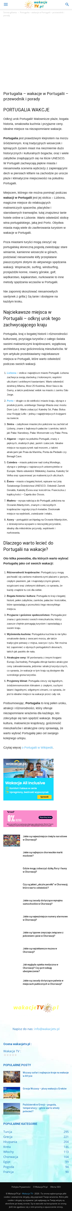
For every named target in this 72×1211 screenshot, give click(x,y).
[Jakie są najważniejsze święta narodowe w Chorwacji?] (11, 840)
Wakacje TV (27, 1193)
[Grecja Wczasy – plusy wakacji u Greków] (11, 1093)
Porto (10, 400)
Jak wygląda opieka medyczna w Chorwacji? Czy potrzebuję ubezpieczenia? (40, 968)
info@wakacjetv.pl (47, 1029)
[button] (5, 4)
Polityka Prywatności (21, 1186)
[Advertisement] (36, 55)
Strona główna (10, 12)
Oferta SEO (55, 1186)
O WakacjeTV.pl (40, 1186)
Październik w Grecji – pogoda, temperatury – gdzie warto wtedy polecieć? (41, 1108)
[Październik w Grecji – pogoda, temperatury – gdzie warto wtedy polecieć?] (11, 1109)
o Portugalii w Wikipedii (37, 747)
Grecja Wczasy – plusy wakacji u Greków (44, 1088)
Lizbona (11, 372)
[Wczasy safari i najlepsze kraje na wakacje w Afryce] (11, 1077)
